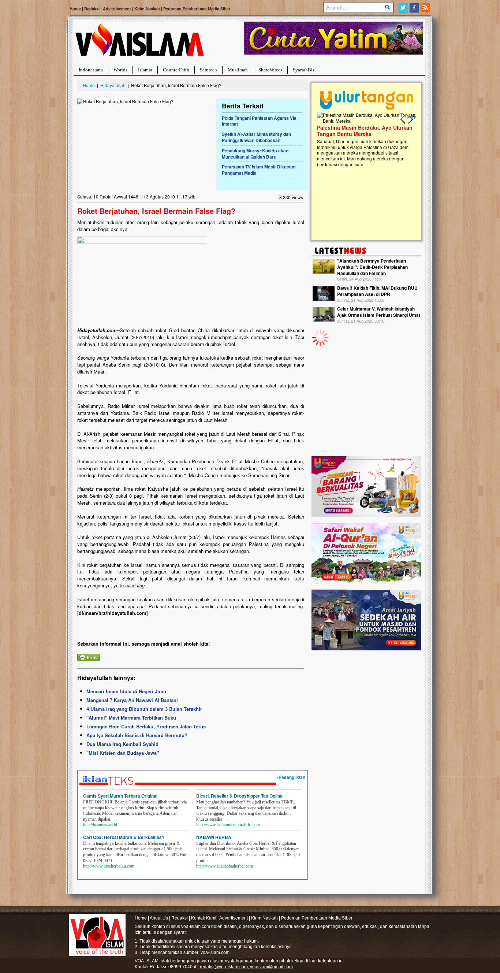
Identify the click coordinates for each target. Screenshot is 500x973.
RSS (426, 7)
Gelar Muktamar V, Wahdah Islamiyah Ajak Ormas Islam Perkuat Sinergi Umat (378, 311)
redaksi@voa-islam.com (224, 966)
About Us (159, 918)
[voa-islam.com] (139, 42)
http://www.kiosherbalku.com (108, 866)
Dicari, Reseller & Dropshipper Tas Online (239, 795)
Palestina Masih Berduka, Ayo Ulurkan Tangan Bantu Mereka (365, 130)
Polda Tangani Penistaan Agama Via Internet (259, 121)
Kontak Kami (203, 918)
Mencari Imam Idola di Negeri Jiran (126, 691)
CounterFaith (176, 70)
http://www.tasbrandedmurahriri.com (228, 824)
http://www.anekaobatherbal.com (224, 866)
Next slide (410, 119)
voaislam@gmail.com (271, 966)
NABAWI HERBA (213, 837)
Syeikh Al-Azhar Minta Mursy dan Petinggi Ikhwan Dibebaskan (256, 137)
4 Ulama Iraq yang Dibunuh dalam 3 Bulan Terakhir (144, 708)
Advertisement (117, 8)
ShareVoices (270, 70)
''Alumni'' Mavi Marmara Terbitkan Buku (131, 717)
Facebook (414, 7)
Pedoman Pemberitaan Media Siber (196, 8)
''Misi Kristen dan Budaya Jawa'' (122, 752)
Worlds (120, 70)
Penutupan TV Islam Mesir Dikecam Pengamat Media (259, 169)
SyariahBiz (304, 70)
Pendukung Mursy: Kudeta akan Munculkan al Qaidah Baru (255, 153)
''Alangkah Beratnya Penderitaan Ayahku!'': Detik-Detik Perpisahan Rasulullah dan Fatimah (372, 266)
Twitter (403, 7)
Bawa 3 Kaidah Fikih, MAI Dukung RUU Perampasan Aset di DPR (377, 291)
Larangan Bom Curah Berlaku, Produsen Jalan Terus (146, 726)
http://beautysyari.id (100, 824)
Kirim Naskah (147, 8)
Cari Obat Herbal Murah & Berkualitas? (123, 837)
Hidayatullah (113, 85)
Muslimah (238, 70)
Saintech (208, 70)
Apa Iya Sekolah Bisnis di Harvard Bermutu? (136, 735)
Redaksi (92, 8)
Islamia (145, 70)
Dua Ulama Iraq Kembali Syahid (122, 743)
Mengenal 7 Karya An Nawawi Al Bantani (132, 700)
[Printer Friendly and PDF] (88, 656)
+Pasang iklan (290, 777)
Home (75, 8)
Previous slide (403, 119)
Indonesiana (91, 70)
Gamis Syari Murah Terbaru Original (120, 795)
